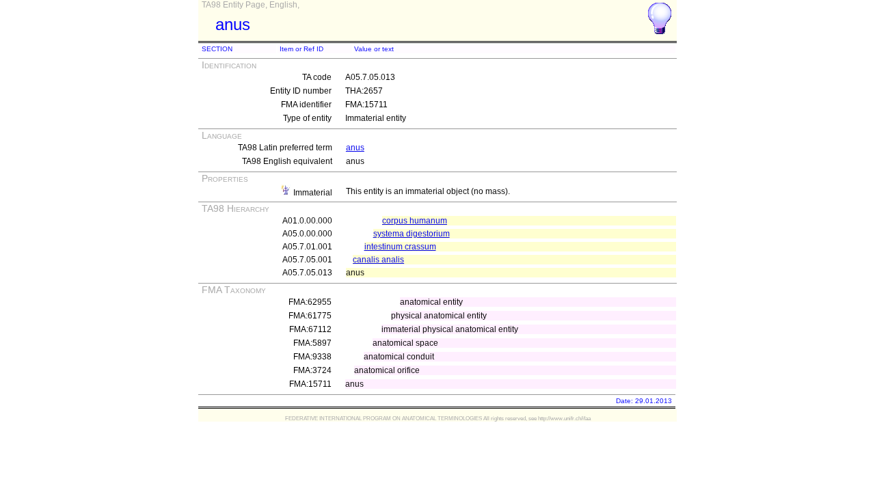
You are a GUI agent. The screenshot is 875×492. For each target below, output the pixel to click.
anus (355, 147)
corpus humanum (414, 221)
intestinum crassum (400, 246)
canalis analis (378, 259)
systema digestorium (411, 233)
